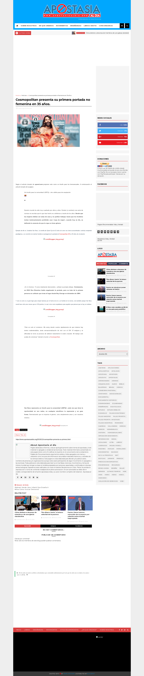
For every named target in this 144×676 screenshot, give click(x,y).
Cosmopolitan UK (64, 234)
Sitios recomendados (69, 630)
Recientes (101, 264)
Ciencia (120, 387)
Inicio (18, 630)
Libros (27, 630)
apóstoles (113, 377)
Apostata (102, 377)
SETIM (99, 240)
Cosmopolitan (55, 337)
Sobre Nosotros (29, 26)
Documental (103, 397)
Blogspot (91, 673)
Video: (121, 474)
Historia (101, 432)
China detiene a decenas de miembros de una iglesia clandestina (96, 33)
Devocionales (115, 393)
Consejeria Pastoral (107, 390)
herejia (123, 426)
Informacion (103, 439)
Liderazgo (102, 445)
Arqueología (104, 384)
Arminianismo (103, 380)
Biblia (121, 384)
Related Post (20, 493)
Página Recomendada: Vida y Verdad (110, 224)
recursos (116, 465)
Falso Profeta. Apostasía (109, 419)
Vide (124, 471)
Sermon (101, 471)
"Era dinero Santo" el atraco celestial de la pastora (52, 513)
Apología (116, 371)
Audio (114, 384)
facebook (79, 526)
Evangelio (102, 413)
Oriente (111, 458)
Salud (122, 468)
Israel (114, 439)
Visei (122, 481)
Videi (100, 474)
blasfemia (102, 387)
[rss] (128, 630)
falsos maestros (105, 423)
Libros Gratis (90, 26)
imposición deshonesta (108, 436)
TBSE (94, 637)
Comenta (123, 264)
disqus (53, 526)
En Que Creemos (46, 26)
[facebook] (119, 630)
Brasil (111, 387)
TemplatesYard (69, 673)
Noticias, (29, 108)
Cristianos (102, 393)
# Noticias (23, 430)
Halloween (112, 426)
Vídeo (114, 474)
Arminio (115, 380)
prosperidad (103, 465)
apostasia (102, 374)
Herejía (101, 429)
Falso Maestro (104, 416)
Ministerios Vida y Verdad (106, 239)
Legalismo (102, 442)
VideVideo (102, 478)
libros (119, 442)
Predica (120, 458)
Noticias (128, 33)
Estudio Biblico (113, 410)
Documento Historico (107, 400)
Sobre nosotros (107, 630)
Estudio (101, 410)
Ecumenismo (117, 403)
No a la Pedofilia (105, 455)
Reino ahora (103, 468)
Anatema (102, 368)
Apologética (103, 371)
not (116, 455)
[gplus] (125, 630)
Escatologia (115, 406)
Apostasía (113, 374)
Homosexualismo (115, 432)
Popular (113, 264)
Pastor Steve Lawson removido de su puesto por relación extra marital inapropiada (78, 515)
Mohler (111, 448)
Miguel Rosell (115, 445)
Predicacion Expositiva (108, 461)
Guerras (102, 426)
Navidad (114, 452)
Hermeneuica (112, 429)
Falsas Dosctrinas (117, 413)
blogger (27, 526)
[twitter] (122, 630)
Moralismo (121, 448)
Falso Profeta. (119, 416)
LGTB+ (111, 442)
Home (18, 95)
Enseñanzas (75, 26)
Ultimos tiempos (113, 471)
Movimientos (62, 26)
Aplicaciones (68, 33)
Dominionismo (104, 403)
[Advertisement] (72, 50)
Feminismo (119, 423)
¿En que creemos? (89, 630)
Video (107, 474)
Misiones (101, 448)
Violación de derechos (108, 481)
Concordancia (106, 26)
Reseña (114, 468)
